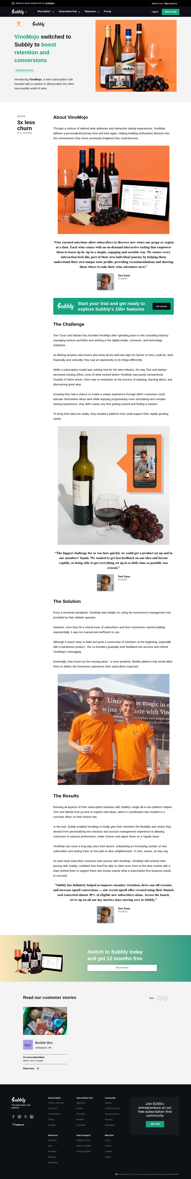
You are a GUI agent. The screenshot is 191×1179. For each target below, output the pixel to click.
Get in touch (122, 967)
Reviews (52, 1125)
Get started (161, 306)
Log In (155, 12)
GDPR (107, 1157)
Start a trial (170, 12)
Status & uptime (83, 1152)
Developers (110, 1125)
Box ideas (52, 1152)
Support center (83, 1140)
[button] (161, 3)
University (52, 1140)
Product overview (55, 1103)
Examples (80, 1125)
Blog (50, 1146)
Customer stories (112, 1108)
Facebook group (112, 1114)
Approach (80, 1103)
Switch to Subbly (83, 1146)
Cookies (108, 1152)
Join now (155, 1124)
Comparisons (54, 1114)
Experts (108, 1103)
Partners (108, 1120)
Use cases (52, 1108)
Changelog (53, 1163)
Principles (80, 1114)
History (79, 1108)
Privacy (108, 1146)
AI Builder (50, 3)
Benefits (80, 1120)
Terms (107, 1140)
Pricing (51, 1120)
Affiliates (52, 1157)
